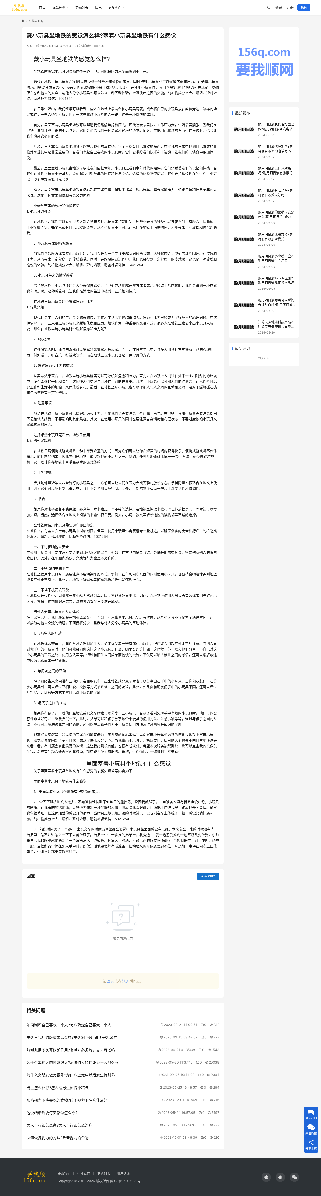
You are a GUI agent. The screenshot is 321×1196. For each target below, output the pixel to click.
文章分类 (58, 7)
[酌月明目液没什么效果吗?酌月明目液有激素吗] (244, 173)
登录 (278, 7)
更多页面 (114, 7)
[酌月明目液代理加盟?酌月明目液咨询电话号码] (244, 151)
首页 (42, 7)
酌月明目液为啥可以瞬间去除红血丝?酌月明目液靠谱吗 (276, 304)
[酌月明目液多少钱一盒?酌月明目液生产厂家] (244, 261)
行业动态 (83, 1173)
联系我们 (64, 1173)
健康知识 (85, 46)
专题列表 (81, 7)
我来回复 (210, 876)
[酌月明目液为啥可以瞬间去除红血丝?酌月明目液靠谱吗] (244, 305)
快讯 (98, 7)
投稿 (304, 7)
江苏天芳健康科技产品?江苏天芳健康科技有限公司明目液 (276, 326)
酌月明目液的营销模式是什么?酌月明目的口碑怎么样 (276, 216)
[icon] (266, 1177)
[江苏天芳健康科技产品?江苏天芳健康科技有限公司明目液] (244, 327)
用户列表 (123, 1173)
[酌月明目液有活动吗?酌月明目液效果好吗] (244, 195)
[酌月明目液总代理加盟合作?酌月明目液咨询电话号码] (244, 129)
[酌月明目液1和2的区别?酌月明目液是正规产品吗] (244, 283)
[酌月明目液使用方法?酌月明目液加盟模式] (244, 239)
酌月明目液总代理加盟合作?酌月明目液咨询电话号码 (276, 128)
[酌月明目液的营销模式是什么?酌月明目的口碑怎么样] (244, 217)
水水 (30, 46)
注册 (290, 7)
